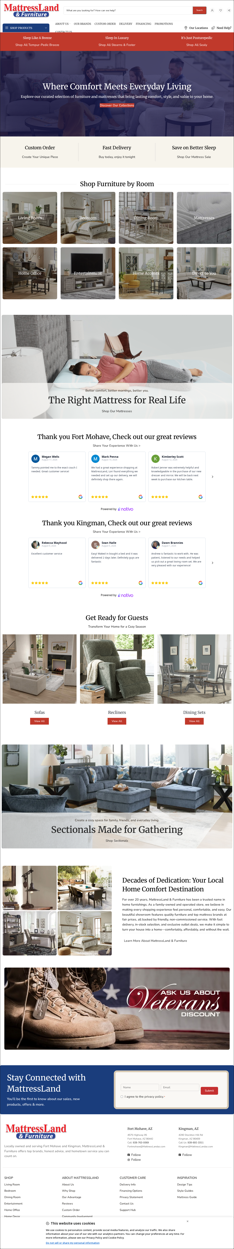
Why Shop (68, 1191)
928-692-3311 (196, 1142)
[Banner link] (30, 218)
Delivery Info (128, 1184)
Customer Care (133, 1178)
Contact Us (127, 1204)
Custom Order (71, 1210)
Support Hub (128, 1210)
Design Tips (184, 1184)
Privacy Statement (131, 1197)
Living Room (12, 1184)
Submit (209, 1090)
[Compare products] (229, 10)
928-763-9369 (141, 1142)
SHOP (8, 1178)
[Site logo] (31, 10)
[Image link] (36, 1131)
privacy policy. (154, 1096)
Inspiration (187, 1178)
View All (39, 721)
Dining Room (12, 1197)
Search (199, 10)
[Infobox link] (196, 28)
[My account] (212, 10)
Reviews (67, 1204)
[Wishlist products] (221, 10)
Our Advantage (71, 1197)
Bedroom (10, 1191)
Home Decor (12, 1216)
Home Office (12, 1210)
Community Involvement (77, 1216)
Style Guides (185, 1191)
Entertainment (13, 1204)
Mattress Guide (187, 1197)
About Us (68, 1184)
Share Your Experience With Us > (117, 446)
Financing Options (131, 1191)
